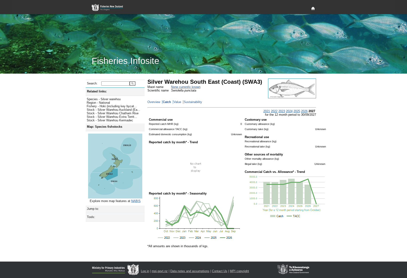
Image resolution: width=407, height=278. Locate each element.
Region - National (98, 102)
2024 (289, 111)
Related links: (97, 91)
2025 (296, 111)
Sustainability (193, 102)
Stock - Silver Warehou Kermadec (110, 120)
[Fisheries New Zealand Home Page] (110, 8)
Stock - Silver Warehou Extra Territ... (112, 117)
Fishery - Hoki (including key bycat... (112, 106)
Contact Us (219, 271)
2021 (266, 111)
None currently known (185, 87)
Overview (153, 102)
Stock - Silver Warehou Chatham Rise (112, 113)
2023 (281, 111)
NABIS (136, 201)
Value (177, 102)
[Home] (313, 8)
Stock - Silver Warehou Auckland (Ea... (113, 109)
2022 (274, 111)
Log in (145, 271)
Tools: (91, 217)
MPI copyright (239, 271)
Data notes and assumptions (189, 271)
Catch (167, 102)
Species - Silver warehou (104, 99)
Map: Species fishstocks (104, 126)
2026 (304, 111)
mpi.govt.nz (160, 271)
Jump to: (93, 208)
